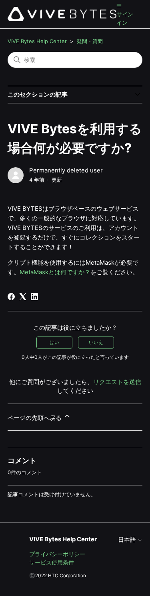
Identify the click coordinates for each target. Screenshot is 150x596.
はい (54, 342)
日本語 (128, 539)
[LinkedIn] (34, 296)
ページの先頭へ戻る (35, 418)
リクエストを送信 (117, 382)
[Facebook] (11, 296)
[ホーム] (62, 14)
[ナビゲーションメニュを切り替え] (119, 5)
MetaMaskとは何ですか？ (55, 272)
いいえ (96, 342)
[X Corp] (22, 296)
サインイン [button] (124, 18)
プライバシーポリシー (57, 553)
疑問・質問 (90, 41)
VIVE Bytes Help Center (37, 41)
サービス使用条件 (51, 562)
